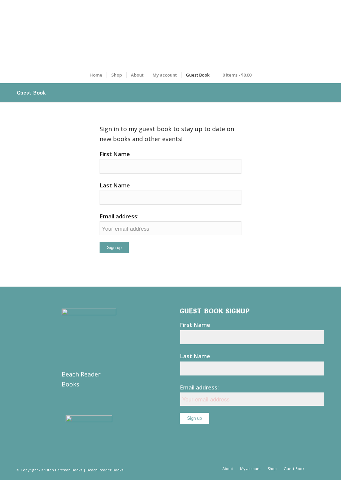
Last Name (115, 185)
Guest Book (31, 92)
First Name (115, 154)
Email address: (119, 216)
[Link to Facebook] (319, 468)
